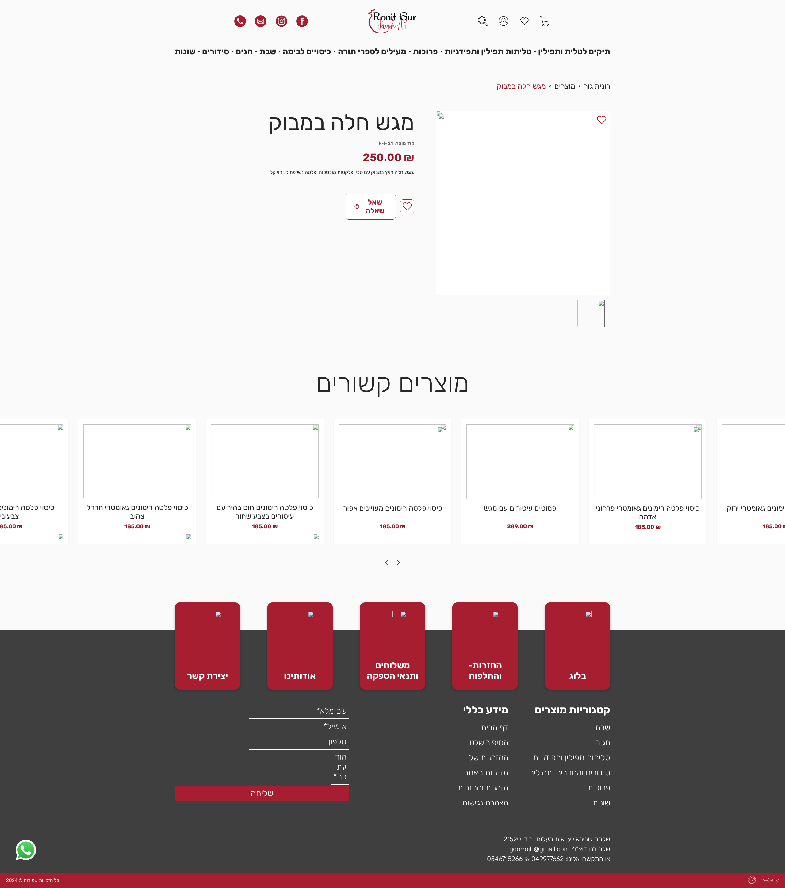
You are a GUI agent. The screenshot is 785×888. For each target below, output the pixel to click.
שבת (267, 51)
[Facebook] (302, 21)
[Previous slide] (398, 562)
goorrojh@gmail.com (539, 849)
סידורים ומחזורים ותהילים (569, 773)
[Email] (260, 21)
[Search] (483, 21)
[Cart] (545, 21)
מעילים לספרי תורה (372, 51)
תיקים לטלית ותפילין (574, 51)
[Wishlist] (524, 21)
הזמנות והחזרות (483, 788)
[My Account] (503, 21)
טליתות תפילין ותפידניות (488, 51)
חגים (244, 51)
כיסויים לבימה (307, 51)
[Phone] (240, 21)
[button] (591, 313)
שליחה (262, 793)
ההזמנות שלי (487, 758)
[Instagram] (281, 21)
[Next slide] (386, 562)
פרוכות (425, 51)
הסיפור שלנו (488, 743)
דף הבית (494, 727)
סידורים (215, 51)
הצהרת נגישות (485, 803)
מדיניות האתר (486, 773)
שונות (185, 51)
